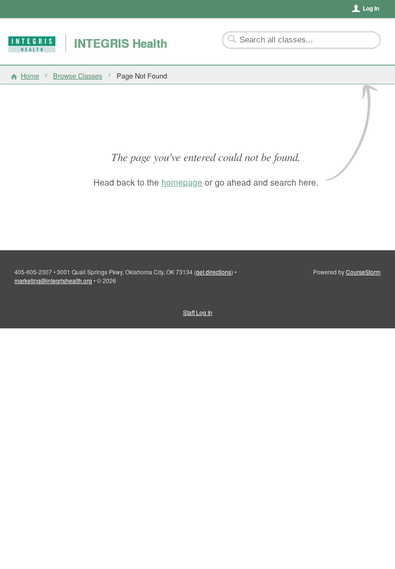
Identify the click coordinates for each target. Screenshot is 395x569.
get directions (213, 272)
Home (30, 75)
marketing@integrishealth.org (53, 280)
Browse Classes (77, 75)
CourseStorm (363, 272)
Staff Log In (197, 312)
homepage (181, 182)
